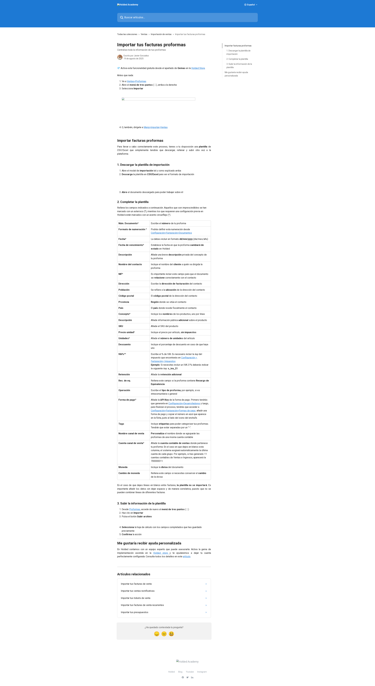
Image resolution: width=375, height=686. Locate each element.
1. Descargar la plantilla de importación (238, 52)
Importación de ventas (161, 34)
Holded (171, 672)
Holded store (161, 553)
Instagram (202, 672)
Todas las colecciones (127, 34)
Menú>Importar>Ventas (156, 127)
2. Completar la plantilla (237, 59)
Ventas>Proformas (136, 81)
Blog (180, 672)
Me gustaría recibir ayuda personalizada (236, 74)
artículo (186, 556)
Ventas (144, 34)
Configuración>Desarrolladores (184, 403)
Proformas (134, 509)
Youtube (190, 672)
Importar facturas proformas (238, 46)
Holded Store (198, 68)
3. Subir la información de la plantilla (239, 65)
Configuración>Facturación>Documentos (171, 232)
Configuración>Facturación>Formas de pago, (173, 410)
